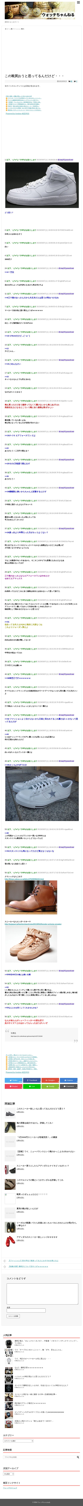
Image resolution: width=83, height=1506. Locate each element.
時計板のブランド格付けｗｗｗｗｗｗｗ (30, 1403)
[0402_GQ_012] (31, 962)
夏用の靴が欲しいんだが (27, 1208)
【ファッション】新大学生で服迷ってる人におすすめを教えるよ (33, 1261)
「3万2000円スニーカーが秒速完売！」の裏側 (37, 1137)
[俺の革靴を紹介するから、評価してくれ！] (10, 1127)
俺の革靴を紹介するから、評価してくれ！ (35, 1123)
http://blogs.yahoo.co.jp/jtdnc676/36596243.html (24, 879)
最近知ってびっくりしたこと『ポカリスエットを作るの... (24, 110)
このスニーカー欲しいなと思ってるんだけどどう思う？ (41, 1109)
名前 (8, 1307)
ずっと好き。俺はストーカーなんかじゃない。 (19, 1055)
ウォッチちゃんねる (44, 1502)
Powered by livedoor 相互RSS (17, 114)
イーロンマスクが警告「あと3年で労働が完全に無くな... (24, 108)
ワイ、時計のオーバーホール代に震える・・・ (33, 1359)
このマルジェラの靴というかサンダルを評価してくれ (40, 1180)
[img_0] (31, 914)
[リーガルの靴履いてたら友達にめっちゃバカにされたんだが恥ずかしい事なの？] (10, 1227)
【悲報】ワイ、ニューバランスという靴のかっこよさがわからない (46, 1151)
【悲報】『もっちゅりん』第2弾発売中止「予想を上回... (24, 102)
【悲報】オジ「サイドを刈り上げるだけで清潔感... (23, 1057)
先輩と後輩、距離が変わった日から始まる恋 (19, 96)
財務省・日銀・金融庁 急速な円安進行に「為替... (23, 1069)
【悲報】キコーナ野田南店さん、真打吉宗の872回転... (24, 104)
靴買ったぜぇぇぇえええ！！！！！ (32, 1194)
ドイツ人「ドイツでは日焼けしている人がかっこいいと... (24, 98)
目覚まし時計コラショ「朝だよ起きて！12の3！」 (34, 1421)
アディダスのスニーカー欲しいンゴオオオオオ (37, 1237)
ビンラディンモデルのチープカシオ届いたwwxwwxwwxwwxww (39, 1412)
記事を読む (20, 1112)
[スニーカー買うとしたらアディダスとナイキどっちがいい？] (10, 1170)
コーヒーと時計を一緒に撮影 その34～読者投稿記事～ (36, 1394)
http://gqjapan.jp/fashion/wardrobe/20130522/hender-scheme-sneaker (33, 924)
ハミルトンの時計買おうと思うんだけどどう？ (33, 1376)
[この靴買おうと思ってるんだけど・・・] (68, 1080)
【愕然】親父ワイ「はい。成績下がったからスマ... (23, 1061)
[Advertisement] (41, 53)
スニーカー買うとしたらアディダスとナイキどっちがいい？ (43, 1166)
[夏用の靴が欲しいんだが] (10, 1213)
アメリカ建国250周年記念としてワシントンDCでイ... (23, 100)
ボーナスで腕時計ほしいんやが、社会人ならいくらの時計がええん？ (41, 1385)
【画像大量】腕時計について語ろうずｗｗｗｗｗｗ (28, 1266)
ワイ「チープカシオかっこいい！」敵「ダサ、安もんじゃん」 (39, 1350)
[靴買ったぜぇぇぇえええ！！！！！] (10, 1198)
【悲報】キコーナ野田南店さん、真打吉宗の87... (22, 1063)
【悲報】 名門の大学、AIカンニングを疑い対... (21, 1059)
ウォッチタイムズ (10, 1488)
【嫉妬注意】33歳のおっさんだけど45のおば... (21, 1067)
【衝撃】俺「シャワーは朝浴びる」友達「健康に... (23, 1065)
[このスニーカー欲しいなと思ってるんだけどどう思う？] (10, 1113)
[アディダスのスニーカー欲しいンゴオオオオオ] (10, 1241)
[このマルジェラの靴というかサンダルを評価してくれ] (10, 1184)
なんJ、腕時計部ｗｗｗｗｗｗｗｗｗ (29, 1367)
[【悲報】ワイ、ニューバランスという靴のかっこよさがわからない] (10, 1156)
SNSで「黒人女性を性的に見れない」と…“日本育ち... (23, 106)
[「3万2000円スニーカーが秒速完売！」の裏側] (10, 1141)
